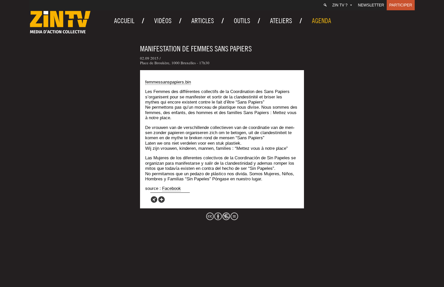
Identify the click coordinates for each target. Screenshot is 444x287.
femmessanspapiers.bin (168, 82)
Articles (202, 21)
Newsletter (371, 5)
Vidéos (163, 21)
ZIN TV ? (339, 5)
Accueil (124, 21)
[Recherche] (325, 5)
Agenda (321, 21)
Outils (242, 21)
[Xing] (154, 199)
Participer (400, 5)
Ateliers (281, 21)
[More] (161, 199)
